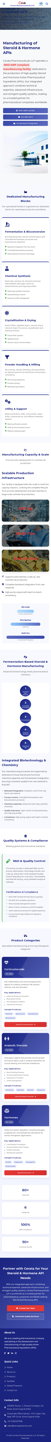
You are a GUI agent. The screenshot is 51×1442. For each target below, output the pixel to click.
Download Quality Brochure (27, 1316)
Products (11, 1376)
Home (8, 30)
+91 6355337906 (15, 1421)
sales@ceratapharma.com (20, 1425)
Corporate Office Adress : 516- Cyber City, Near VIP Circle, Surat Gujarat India (26, 1415)
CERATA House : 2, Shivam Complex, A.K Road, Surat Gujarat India (25, 1407)
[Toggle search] (47, 3)
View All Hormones (24, 1172)
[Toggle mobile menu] (4, 3)
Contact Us (12, 1390)
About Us (11, 1372)
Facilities (11, 1381)
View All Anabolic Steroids (24, 1096)
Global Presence (14, 1385)
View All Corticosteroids (24, 1024)
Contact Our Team (27, 1308)
